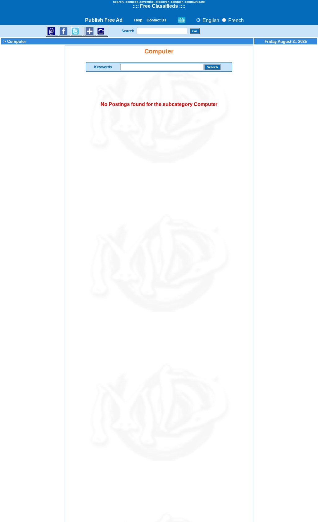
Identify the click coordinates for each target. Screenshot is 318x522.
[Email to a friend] (51, 31)
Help (138, 20)
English (210, 20)
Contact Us (156, 20)
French (235, 20)
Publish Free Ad (104, 20)
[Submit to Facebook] (63, 31)
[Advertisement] (32, 138)
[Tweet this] (75, 31)
